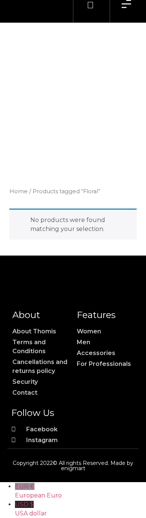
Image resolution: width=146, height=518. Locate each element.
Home (18, 191)
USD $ (31, 509)
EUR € (38, 491)
